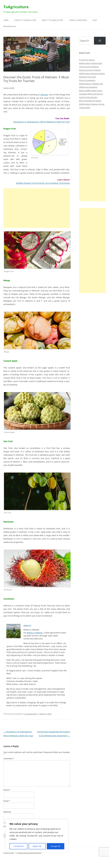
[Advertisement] (36, 208)
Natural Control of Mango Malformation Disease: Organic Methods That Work (92, 73)
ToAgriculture (16, 6)
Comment (8, 758)
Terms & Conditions (78, 20)
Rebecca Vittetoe (34, 632)
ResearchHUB (9, 26)
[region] (37, 835)
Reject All (37, 846)
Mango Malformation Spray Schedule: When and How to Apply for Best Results (91, 94)
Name (7, 789)
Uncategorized (30, 714)
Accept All (55, 846)
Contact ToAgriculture (25, 20)
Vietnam (44, 94)
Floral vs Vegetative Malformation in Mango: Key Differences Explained (91, 83)
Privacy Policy (8, 853)
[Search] (100, 41)
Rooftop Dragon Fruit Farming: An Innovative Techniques (43, 183)
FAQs (95, 20)
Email (6, 801)
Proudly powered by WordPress (29, 853)
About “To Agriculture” (52, 20)
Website (7, 811)
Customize (19, 846)
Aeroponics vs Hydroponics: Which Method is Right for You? (41, 121)
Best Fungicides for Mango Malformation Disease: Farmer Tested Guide (91, 104)
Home (6, 20)
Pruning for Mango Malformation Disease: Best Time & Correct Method (90, 63)
